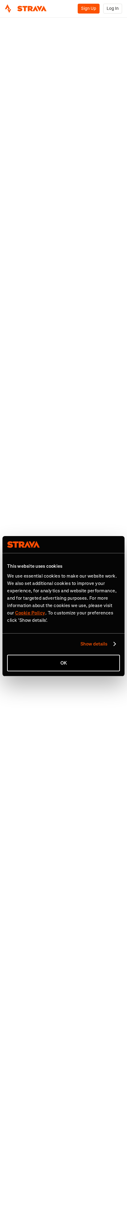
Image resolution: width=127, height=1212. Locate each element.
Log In (113, 8)
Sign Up (88, 8)
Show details (93, 644)
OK (63, 663)
